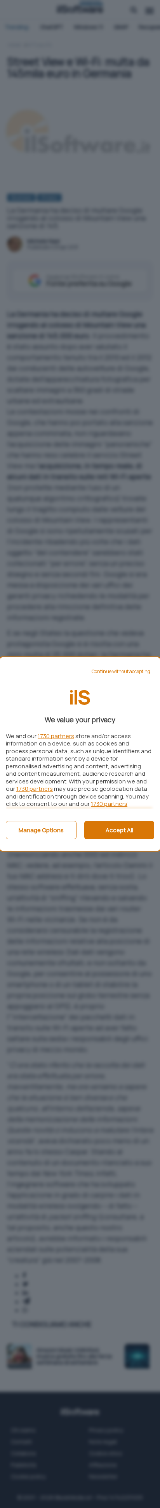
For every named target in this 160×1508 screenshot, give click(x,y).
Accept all (119, 830)
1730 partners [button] (56, 736)
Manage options (41, 830)
